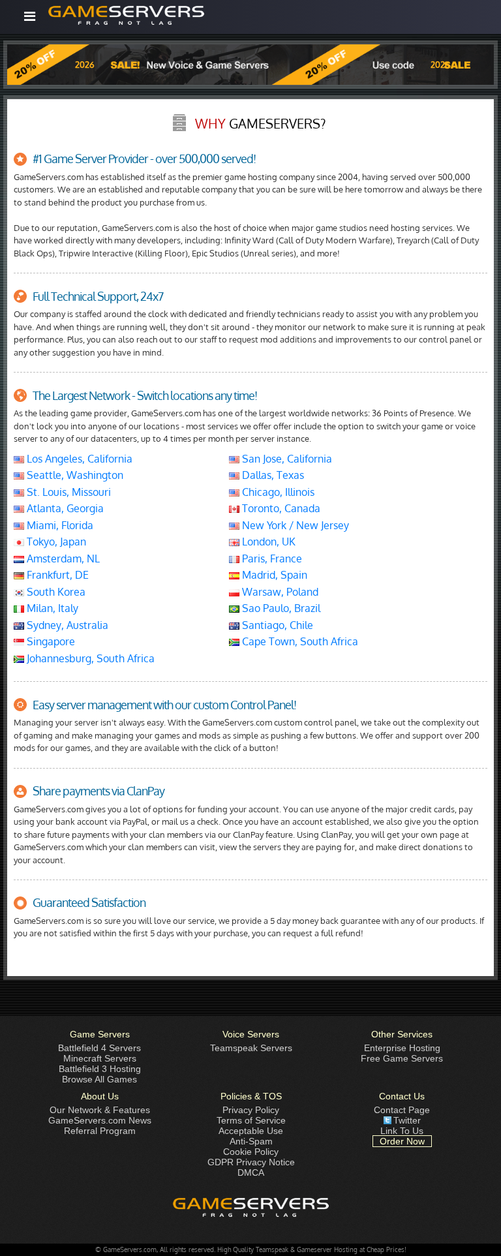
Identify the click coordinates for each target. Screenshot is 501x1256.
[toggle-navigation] (29, 16)
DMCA (250, 1172)
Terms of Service (251, 1120)
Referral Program (100, 1131)
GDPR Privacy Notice (251, 1162)
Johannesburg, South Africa (89, 658)
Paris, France (270, 558)
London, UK (267, 541)
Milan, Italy (51, 608)
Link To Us (401, 1131)
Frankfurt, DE (56, 574)
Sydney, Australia (66, 625)
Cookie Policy (251, 1151)
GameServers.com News (99, 1120)
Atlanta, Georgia (64, 508)
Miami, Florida (58, 525)
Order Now (402, 1141)
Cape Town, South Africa (298, 641)
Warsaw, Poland (278, 591)
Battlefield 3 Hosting (100, 1069)
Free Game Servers (402, 1058)
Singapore (49, 641)
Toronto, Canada (279, 508)
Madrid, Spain (273, 574)
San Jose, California (285, 458)
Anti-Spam (251, 1141)
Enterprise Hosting (402, 1048)
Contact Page (402, 1110)
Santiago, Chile (276, 625)
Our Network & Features (100, 1110)
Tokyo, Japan (55, 541)
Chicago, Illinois (276, 491)
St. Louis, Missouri (67, 491)
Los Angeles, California (78, 458)
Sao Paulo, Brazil (279, 608)
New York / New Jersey (294, 525)
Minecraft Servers (99, 1058)
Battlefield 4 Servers (99, 1048)
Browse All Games (99, 1079)
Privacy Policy (250, 1110)
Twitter (407, 1120)
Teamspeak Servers (251, 1048)
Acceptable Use (251, 1131)
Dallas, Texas (271, 475)
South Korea (54, 591)
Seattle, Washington (73, 475)
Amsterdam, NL (62, 558)
